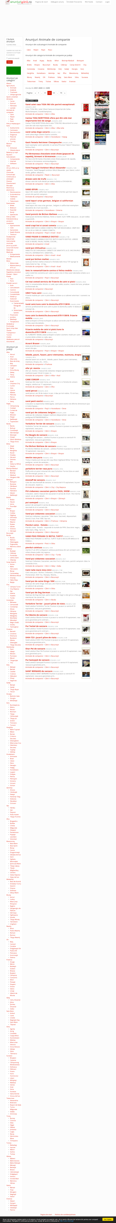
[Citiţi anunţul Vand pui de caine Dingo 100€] (86, 584)
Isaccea (12, 1147)
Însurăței (13, 506)
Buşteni (13, 973)
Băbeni (12, 1158)
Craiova (13, 674)
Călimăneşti (14, 1172)
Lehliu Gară (14, 558)
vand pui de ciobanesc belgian (40, 412)
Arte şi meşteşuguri (13, 123)
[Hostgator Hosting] (100, 139)
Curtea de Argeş (13, 411)
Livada (12, 1018)
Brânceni (13, 1103)
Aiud (58, 375)
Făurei (12, 502)
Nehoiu (12, 540)
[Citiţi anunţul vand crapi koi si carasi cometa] (86, 228)
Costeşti (13, 408)
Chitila (12, 826)
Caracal (13, 944)
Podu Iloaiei (14, 814)
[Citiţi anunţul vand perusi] (86, 394)
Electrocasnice (15, 192)
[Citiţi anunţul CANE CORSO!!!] (86, 382)
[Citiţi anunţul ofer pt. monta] (86, 371)
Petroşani (13, 779)
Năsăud (13, 475)
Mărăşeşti (13, 1205)
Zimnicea (13, 1114)
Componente (15, 159)
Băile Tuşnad (15, 729)
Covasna (41, 69)
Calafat (12, 671)
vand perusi (31, 390)
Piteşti (12, 417)
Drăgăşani (14, 1174)
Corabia (13, 946)
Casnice (13, 290)
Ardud (12, 1013)
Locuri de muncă (12, 248)
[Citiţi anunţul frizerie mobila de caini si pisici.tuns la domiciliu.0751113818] (86, 332)
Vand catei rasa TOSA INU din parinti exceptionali (50, 104)
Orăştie (12, 774)
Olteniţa (13, 560)
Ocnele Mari (14, 1179)
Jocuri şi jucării (11, 245)
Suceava (85, 77)
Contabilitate (15, 294)
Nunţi (12, 212)
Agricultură (10, 86)
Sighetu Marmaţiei (14, 860)
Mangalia (13, 613)
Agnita (12, 1029)
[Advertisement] (58, 23)
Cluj (84, 65)
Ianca (12, 504)
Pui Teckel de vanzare (36, 626)
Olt (44, 77)
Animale (13, 88)
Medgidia (13, 616)
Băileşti (12, 667)
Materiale (9, 250)
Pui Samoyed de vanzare (37, 660)
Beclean (13, 471)
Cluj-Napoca (61, 487)
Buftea (12, 823)
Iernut (12, 897)
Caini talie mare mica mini (38, 570)
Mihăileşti (13, 700)
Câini (29, 50)
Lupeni (12, 772)
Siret (11, 1087)
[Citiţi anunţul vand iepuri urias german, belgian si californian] (86, 203)
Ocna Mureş (14, 370)
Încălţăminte (10, 237)
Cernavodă (14, 604)
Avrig (12, 1031)
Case (12, 228)
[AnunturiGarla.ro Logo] (18, 2)
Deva (64, 408)
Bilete (12, 205)
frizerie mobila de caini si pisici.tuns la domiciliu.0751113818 (44, 330)
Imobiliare (10, 223)
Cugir (12, 368)
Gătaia (12, 1127)
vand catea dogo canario (37, 132)
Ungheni (13, 924)
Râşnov (12, 522)
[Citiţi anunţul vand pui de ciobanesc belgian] (86, 415)
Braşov (37, 65)
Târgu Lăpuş (14, 866)
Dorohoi (13, 488)
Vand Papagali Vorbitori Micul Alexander (45, 167)
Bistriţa (12, 473)
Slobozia (13, 799)
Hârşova (13, 611)
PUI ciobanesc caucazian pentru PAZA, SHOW (47, 491)
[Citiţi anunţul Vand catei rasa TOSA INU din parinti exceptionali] (86, 107)
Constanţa (31, 69)
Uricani (12, 783)
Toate (36, 100)
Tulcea (48, 81)
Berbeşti (13, 1167)
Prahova (51, 77)
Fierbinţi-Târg (15, 797)
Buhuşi (12, 428)
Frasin (12, 1071)
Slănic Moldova (15, 439)
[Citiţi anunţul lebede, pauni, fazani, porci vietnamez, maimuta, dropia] (86, 358)
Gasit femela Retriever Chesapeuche (43, 142)
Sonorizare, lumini (18, 311)
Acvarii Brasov (32, 343)
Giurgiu (75, 69)
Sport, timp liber (12, 328)
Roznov (12, 935)
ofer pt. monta (32, 368)
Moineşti (13, 435)
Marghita (13, 450)
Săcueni (13, 457)
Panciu (12, 1210)
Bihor (57, 60)
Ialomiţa (51, 73)
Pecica (12, 397)
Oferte (32, 100)
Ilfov (64, 73)
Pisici (50, 50)
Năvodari (13, 620)
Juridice (13, 317)
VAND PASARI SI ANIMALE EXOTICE (42, 236)
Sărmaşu (13, 913)
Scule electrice (15, 194)
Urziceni (13, 803)
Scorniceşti (14, 955)
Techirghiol (14, 627)
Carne (12, 101)
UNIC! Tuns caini (33, 293)
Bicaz (12, 928)
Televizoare (14, 201)
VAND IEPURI (31, 189)
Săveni (12, 493)
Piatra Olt (13, 951)
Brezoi (12, 1170)
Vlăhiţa (12, 752)
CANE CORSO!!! (32, 379)
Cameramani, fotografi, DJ (19, 305)
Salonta (13, 459)
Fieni (12, 649)
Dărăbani (13, 486)
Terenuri (13, 234)
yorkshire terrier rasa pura (38, 468)
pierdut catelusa (33, 547)
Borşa (12, 848)
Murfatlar (13, 618)
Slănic (12, 989)
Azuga (12, 962)
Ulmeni (12, 872)
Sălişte (12, 1049)
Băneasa (13, 602)
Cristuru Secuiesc (13, 737)
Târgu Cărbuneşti (14, 715)
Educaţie (9, 185)
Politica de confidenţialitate (65, 1214)
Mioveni (13, 415)
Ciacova (13, 1120)
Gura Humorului (14, 1075)
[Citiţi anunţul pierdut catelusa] (86, 550)
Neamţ (37, 77)
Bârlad (12, 1187)
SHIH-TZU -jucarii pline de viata (40, 637)
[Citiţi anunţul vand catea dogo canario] (86, 135)
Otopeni (13, 830)
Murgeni (13, 1192)
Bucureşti (46, 65)
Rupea (12, 524)
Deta (11, 1123)
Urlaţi (12, 991)
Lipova (12, 390)
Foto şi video (10, 217)
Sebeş (12, 372)
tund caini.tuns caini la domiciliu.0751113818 (47, 304)
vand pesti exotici (34, 401)
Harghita (30, 73)
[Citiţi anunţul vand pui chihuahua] (86, 251)
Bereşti (12, 685)
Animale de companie (34, 114)
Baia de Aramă (15, 881)
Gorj (82, 69)
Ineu (11, 388)
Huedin (12, 596)
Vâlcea (56, 81)
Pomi (12, 281)
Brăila (29, 65)
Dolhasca (13, 1067)
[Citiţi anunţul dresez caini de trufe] (86, 182)
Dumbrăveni (14, 1038)
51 (45, 93)
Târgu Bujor (14, 689)
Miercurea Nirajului (13, 903)
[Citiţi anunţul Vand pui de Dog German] (86, 595)
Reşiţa (12, 582)
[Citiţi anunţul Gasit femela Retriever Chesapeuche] (86, 145)
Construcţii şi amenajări (11, 178)
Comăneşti (14, 430)
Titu (11, 663)
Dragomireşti (15, 852)
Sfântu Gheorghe (13, 641)
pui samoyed (31, 502)
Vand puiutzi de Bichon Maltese (41, 214)
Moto (8, 261)
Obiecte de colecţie (13, 270)
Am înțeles (107, 1219)
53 (54, 93)
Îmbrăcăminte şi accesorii (12, 220)
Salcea (12, 1085)
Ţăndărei (13, 801)
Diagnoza (13, 135)
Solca (12, 1089)
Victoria (13, 529)
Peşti (43, 50)
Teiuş (12, 375)
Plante (8, 276)
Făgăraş (13, 515)
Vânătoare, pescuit (12, 339)
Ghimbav (13, 517)
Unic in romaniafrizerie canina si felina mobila (48, 270)
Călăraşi (64, 65)
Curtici (12, 386)
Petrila (12, 776)
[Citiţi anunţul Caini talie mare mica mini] (86, 573)
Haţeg (64, 137)
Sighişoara (14, 915)
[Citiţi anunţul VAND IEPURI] (86, 192)
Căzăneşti (13, 792)
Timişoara (14, 1141)
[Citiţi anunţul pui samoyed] (86, 505)
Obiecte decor (15, 150)
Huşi (11, 1190)
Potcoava (13, 953)
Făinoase (13, 106)
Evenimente (10, 203)
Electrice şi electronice (10, 189)
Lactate (12, 108)
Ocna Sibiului (15, 1047)
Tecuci (12, 692)
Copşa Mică (14, 1036)
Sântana (13, 399)
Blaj (11, 363)
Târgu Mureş (14, 919)
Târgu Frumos (15, 817)
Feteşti (12, 794)
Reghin (12, 906)
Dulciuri (13, 103)
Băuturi (9, 143)
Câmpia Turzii (15, 587)
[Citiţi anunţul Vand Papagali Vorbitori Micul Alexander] (86, 171)
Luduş (12, 899)
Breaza (12, 971)
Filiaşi (12, 678)
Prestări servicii (11, 283)
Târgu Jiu (13, 718)
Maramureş (73, 73)
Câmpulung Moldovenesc (15, 1063)
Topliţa (12, 750)
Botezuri (13, 208)
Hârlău (12, 808)
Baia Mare (13, 843)
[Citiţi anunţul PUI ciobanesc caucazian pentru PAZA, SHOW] (86, 494)
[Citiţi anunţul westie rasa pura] (86, 460)
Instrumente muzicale (10, 242)
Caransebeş (14, 573)
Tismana (13, 723)
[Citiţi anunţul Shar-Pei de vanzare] (86, 651)
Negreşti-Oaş (14, 1020)
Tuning (12, 141)
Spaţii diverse (15, 232)
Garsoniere (14, 230)
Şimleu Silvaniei (13, 1005)
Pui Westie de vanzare (36, 615)
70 (61, 93)
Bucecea (13, 484)
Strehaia (13, 890)
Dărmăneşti (14, 433)
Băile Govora (14, 1161)
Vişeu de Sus (14, 877)
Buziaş (12, 1118)
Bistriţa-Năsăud (68, 60)
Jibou (12, 1002)
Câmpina (63, 521)
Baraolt (12, 631)
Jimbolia (13, 1129)
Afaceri (8, 83)
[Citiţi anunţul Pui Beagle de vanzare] (86, 438)
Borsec (12, 734)
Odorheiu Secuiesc (13, 746)
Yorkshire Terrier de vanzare (39, 423)
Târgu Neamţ (15, 937)
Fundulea (13, 555)
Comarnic (13, 978)
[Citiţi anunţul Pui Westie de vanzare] (86, 618)
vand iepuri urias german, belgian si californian (49, 200)
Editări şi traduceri (13, 298)
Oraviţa (12, 578)
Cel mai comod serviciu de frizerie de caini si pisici (50, 281)
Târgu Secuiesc (15, 645)
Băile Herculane (14, 567)
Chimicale (9, 172)
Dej (11, 591)
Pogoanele (14, 544)
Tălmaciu (13, 1053)
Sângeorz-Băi (15, 477)
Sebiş (12, 401)
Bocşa (12, 571)
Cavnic (12, 850)
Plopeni (13, 984)
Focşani (13, 1203)
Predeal (13, 520)
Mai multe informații (67, 1221)
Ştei (11, 462)
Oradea (12, 455)
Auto (8, 126)
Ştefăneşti (13, 419)
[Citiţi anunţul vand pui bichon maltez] (86, 262)
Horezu (12, 1176)
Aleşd (12, 446)
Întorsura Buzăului (13, 637)
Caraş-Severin (75, 65)
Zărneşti (61, 498)
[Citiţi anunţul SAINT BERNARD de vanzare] (86, 674)
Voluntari (13, 839)
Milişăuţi (13, 1080)
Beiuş (12, 448)
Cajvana (13, 1060)
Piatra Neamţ (15, 931)
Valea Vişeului (15, 875)
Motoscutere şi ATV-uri (15, 266)
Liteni (12, 1078)
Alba (28, 60)
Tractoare (13, 92)
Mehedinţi (85, 73)
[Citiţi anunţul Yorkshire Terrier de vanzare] (86, 426)
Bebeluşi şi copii (12, 152)
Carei (12, 1015)
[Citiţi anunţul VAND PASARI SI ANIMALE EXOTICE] (86, 239)
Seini (12, 857)
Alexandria (14, 1100)
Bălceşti (13, 1165)
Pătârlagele (14, 542)
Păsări (36, 50)
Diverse (9, 181)
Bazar (8, 146)
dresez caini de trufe (35, 179)
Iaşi (58, 73)
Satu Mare (68, 77)
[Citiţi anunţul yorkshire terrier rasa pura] (86, 471)
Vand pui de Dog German (37, 592)
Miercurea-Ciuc (15, 743)
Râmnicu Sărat (15, 546)
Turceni (13, 725)
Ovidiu (12, 625)
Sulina (12, 1152)
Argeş (42, 60)
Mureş (29, 77)
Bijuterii (9, 155)
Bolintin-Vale (14, 696)
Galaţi (66, 69)
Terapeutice (14, 322)
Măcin (12, 1149)
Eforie (12, 609)
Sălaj (59, 77)
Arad (35, 60)
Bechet (12, 669)
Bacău (49, 60)
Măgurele (13, 828)
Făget (12, 1125)
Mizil (12, 980)
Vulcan (12, 785)
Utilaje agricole (15, 94)
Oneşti (12, 437)
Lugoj (12, 1132)
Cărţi (8, 166)
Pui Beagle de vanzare (36, 435)
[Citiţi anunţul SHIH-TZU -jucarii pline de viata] (86, 640)
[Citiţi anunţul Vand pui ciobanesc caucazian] (86, 516)
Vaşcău (12, 466)
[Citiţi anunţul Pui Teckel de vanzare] (86, 629)
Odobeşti (13, 1208)
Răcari (12, 658)
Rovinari (13, 712)
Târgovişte (14, 660)
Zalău (59, 566)
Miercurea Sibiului (13, 1043)
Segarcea (13, 680)
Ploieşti (12, 982)
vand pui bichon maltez (37, 259)
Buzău (55, 65)
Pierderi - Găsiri (11, 274)
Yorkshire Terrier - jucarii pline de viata (45, 603)
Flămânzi (13, 491)
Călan (12, 761)
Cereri (27, 100)
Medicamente (15, 256)
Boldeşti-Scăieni (13, 967)
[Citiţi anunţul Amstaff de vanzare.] (86, 483)
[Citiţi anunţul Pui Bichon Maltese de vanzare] (86, 449)
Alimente (9, 99)
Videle (12, 1112)
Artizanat (13, 148)
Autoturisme (14, 128)
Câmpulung (14, 406)
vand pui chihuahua (35, 248)
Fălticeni (13, 1069)
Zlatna (12, 377)
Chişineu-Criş (15, 383)
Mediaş (12, 1040)
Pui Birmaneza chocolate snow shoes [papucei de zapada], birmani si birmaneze (49, 155)
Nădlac (12, 392)
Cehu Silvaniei (15, 1000)
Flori (11, 279)
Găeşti (12, 651)
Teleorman (31, 81)
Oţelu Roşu (14, 580)
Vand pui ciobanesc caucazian (40, 513)
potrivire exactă (13, 58)
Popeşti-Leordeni (13, 835)
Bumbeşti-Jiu (15, 705)
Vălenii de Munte (13, 994)
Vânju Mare (14, 893)
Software (13, 163)
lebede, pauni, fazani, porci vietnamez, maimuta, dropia (53, 354)
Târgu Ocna (14, 442)
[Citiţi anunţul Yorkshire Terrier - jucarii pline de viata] (86, 606)
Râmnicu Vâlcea (13, 1182)
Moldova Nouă (15, 575)
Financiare (14, 315)
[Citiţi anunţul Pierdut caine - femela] (86, 528)
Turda (58, 554)
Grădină (13, 90)
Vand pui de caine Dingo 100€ (39, 581)
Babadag (13, 1145)
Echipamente (15, 254)
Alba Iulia (60, 128)
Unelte (8, 337)
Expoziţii (13, 210)
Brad (12, 759)
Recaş (12, 1134)
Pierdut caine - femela (36, 525)
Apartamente (15, 225)
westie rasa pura (33, 457)
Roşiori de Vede (15, 1105)
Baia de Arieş (14, 361)
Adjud (12, 1201)
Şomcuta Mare (15, 864)
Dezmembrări (15, 132)
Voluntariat (10, 341)
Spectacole (14, 214)
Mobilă (8, 259)
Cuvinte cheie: (11, 45)
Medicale (9, 252)
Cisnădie (13, 1033)
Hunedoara (41, 73)
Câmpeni (13, 366)
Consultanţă (14, 292)
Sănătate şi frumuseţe (10, 325)
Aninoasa (13, 756)
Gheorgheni (14, 741)
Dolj (60, 69)
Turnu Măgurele (13, 1108)
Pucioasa (13, 656)
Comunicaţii (10, 174)
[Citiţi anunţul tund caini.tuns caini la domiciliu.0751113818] (86, 307)
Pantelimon (14, 832)
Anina (12, 564)
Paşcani (13, 812)
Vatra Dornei (14, 1094)
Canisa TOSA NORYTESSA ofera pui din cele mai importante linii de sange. (48, 119)
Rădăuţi (13, 1083)
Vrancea (72, 81)
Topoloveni (14, 421)
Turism (9, 335)
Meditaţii (13, 319)
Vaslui (64, 81)
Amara (12, 790)
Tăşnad (13, 1024)
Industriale (10, 239)
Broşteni (13, 1058)
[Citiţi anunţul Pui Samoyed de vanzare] (86, 663)
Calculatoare (10, 157)
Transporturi (11, 333)
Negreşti (13, 1194)
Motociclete (14, 263)
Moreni (12, 654)
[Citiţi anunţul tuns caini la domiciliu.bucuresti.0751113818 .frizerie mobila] (86, 318)
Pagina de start (46, 1214)
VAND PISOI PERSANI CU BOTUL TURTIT (44, 536)
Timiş (40, 81)
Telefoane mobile (13, 198)
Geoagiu (13, 765)
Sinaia (12, 986)
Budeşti (13, 551)
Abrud (12, 354)
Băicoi (12, 964)
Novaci (12, 709)
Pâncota (13, 395)
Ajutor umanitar (12, 97)
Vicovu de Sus (15, 1096)
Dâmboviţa (51, 69)
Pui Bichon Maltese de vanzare (40, 446)
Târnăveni (14, 922)
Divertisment (11, 183)
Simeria (59, 210)
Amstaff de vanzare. (35, 480)
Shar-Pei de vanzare (35, 648)
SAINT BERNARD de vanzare (38, 671)
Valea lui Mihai (15, 464)
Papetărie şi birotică (13, 272)
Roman (12, 933)
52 (50, 93)
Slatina (12, 957)
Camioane (14, 130)
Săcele (12, 526)
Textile (8, 330)
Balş (11, 942)
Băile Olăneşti (15, 1163)
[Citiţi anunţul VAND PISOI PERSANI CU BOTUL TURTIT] (86, 539)
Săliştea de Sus (15, 855)
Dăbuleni (13, 676)
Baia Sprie (13, 846)
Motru (12, 707)
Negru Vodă (14, 622)
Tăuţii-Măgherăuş (14, 869)
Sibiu (77, 77)
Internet (13, 161)
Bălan (12, 732)
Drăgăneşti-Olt (15, 948)
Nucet (12, 453)
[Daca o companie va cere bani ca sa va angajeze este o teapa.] (102, 113)
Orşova (12, 888)
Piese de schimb (13, 138)
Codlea (12, 513)
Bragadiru (13, 821)
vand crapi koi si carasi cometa (40, 225)
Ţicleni (12, 721)
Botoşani (80, 60)
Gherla (12, 593)
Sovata (12, 917)
